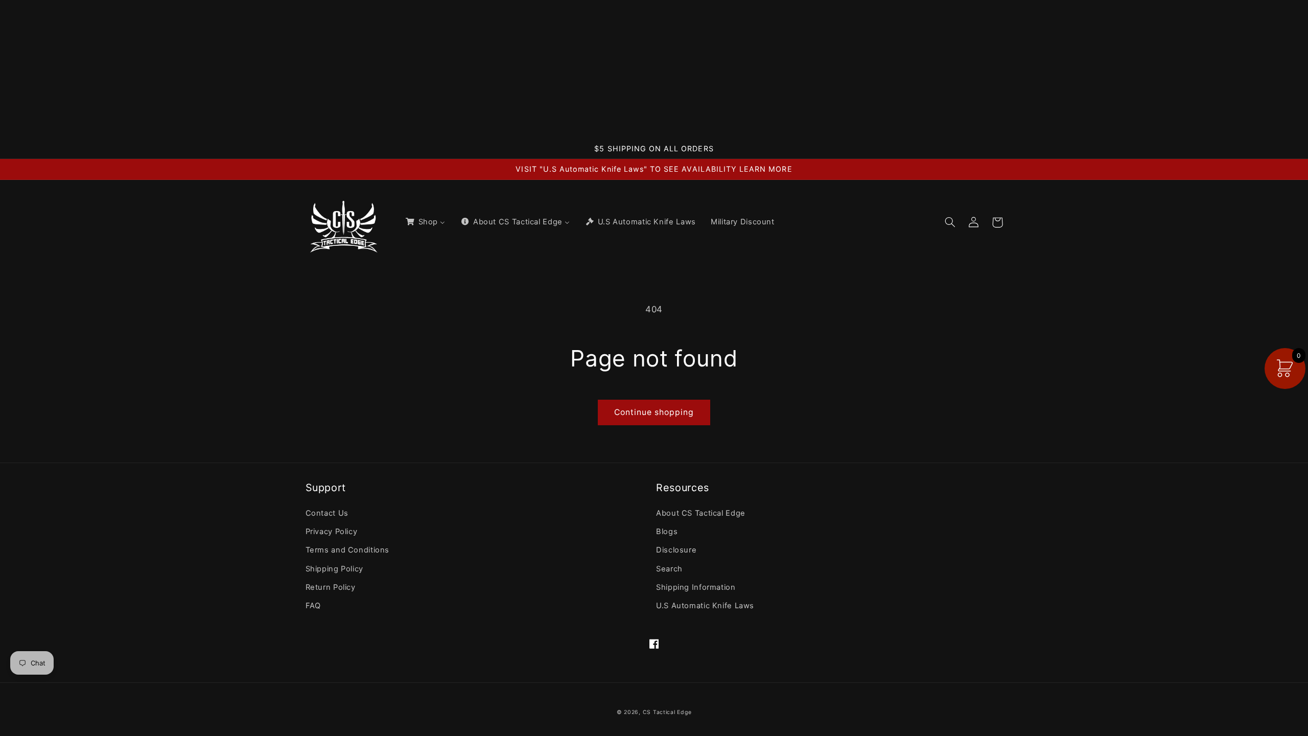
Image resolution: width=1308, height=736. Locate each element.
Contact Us (327, 513)
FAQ (313, 605)
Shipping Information (696, 587)
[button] (950, 222)
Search (669, 568)
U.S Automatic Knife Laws (705, 605)
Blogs (667, 531)
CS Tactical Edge (667, 712)
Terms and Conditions (348, 550)
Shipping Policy (334, 568)
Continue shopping (654, 412)
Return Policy (331, 587)
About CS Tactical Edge (700, 513)
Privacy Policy (332, 531)
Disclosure (676, 550)
